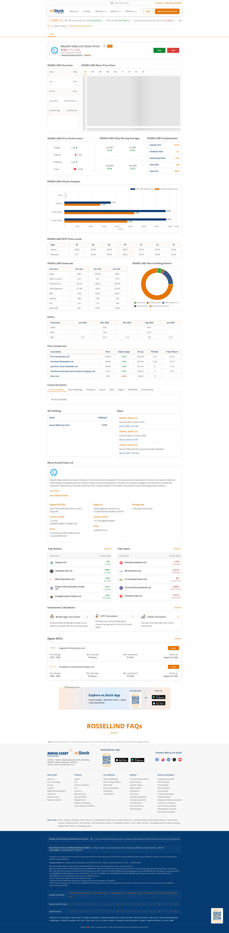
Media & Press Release (56, 791)
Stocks (76, 779)
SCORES (111, 921)
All (70, 897)
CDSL (98, 921)
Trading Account (71, 823)
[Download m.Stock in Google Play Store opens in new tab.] (158, 698)
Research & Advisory (82, 803)
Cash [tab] (51, 34)
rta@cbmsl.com (101, 530)
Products (78, 775)
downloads (54, 921)
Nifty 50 (55, 20)
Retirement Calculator (166, 812)
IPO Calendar (85, 823)
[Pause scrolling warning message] (91, 839)
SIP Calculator (163, 785)
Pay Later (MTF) (80, 797)
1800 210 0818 (53, 764)
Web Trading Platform (112, 782)
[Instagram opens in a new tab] (162, 760)
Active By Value (136, 803)
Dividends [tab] (91, 389)
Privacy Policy (76, 918)
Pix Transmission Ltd (59, 356)
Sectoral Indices (136, 785)
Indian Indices (135, 782)
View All (107, 548)
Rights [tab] (121, 389)
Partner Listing (53, 797)
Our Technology (53, 782)
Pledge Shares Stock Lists (105, 820)
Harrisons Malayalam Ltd (61, 361)
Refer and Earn (143, 823)
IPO (75, 782)
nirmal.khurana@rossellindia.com (65, 533)
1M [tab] (100, 72)
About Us (74, 11)
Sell (173, 50)
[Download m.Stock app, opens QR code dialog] (217, 915)
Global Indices (135, 788)
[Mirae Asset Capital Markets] (59, 753)
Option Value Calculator (167, 806)
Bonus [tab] (102, 389)
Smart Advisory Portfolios (84, 806)
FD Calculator (163, 791)
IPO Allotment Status (121, 823)
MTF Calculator (163, 782)
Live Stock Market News (139, 779)
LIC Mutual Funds (151, 893)
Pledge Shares (80, 800)
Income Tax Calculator (166, 803)
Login (148, 11)
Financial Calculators (166, 775)
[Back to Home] (48, 26)
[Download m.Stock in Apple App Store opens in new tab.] (158, 704)
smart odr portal (154, 921)
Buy (159, 50)
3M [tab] (107, 72)
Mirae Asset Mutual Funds (79, 893)
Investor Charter (141, 918)
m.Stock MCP (108, 794)
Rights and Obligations (169, 918)
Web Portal (107, 785)
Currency (78, 791)
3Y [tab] (129, 72)
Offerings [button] (99, 11)
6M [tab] (115, 72)
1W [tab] (92, 72)
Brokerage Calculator (166, 779)
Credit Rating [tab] (147, 389)
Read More (55, 491)
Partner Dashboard (111, 788)
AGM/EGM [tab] (132, 389)
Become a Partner (173, 3)
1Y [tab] (122, 72)
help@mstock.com (67, 764)
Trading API (108, 791)
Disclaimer (65, 918)
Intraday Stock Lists (124, 820)
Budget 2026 (63, 826)
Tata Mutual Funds (118, 893)
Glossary (67, 820)
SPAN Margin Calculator (167, 809)
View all (113, 732)
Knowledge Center (84, 826)
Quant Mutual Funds (169, 893)
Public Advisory (126, 918)
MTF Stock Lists (87, 820)
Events (72, 826)
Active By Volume (136, 806)
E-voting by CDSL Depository (126, 921)
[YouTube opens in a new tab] (180, 760)
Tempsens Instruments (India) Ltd (76, 666)
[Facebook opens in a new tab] (157, 760)
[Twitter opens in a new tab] (174, 760)
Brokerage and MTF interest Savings (165, 823)
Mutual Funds (80, 794)
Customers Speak (140, 820)
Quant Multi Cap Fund (59, 425)
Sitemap (75, 820)
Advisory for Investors (109, 918)
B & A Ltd (54, 376)
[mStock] (81, 753)
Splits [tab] (111, 389)
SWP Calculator (164, 788)
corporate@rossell (58, 536)
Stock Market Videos (157, 820)
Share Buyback (136, 809)
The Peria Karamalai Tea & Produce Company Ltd (72, 371)
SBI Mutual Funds (135, 893)
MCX (92, 921)
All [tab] (143, 72)
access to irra (168, 921)
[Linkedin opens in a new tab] (168, 760)
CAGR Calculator (164, 797)
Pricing (87, 11)
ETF (75, 788)
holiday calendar (68, 921)
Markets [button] (114, 11)
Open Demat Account (167, 11)
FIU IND (104, 921)
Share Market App (110, 779)
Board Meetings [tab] (75, 389)
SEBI (87, 921)
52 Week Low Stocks (138, 800)
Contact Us (51, 794)
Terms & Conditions (91, 918)
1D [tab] (85, 72)
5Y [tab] (136, 72)
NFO (133, 823)
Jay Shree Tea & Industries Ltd (64, 366)
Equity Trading (60, 26)
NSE (110, 46)
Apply (173, 648)
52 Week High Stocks (138, 797)
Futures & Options (81, 785)
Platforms (129, 11)
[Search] (112, 3)
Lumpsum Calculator (166, 794)
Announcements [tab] (56, 389)
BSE (105, 46)
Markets (133, 775)
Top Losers (134, 794)
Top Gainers (135, 791)
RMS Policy (154, 918)
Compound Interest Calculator (170, 800)
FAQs (60, 820)
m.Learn (159, 3)
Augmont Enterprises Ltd (72, 648)
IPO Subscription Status (101, 823)
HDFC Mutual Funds (100, 893)
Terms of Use (54, 918)
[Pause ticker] (65, 20)
